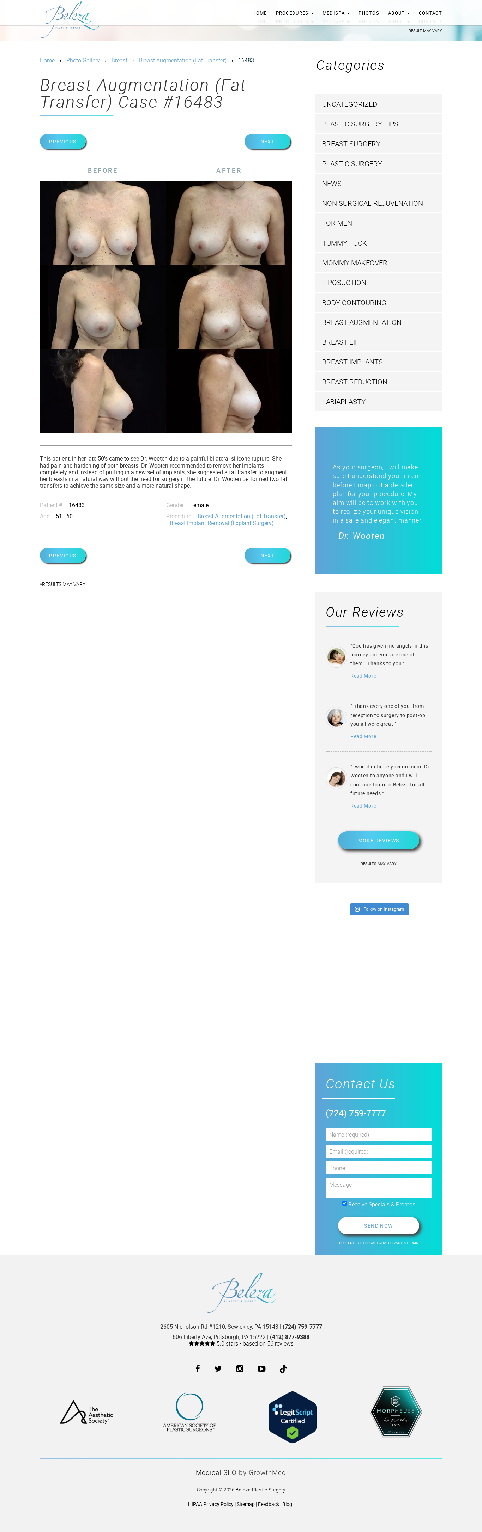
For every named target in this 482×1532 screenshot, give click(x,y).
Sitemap (246, 1504)
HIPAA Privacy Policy (211, 1504)
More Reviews (378, 840)
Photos (369, 13)
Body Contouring (354, 302)
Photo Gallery (83, 60)
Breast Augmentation (362, 322)
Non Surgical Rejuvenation (372, 203)
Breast (119, 60)
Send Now (378, 1225)
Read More (363, 675)
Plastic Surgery (352, 163)
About (397, 13)
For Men (337, 223)
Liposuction (344, 282)
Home (259, 13)
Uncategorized (349, 104)
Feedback (268, 1504)
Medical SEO (216, 1472)
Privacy (396, 1243)
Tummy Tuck (344, 243)
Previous (62, 141)
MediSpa (334, 13)
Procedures (293, 13)
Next (267, 141)
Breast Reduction (354, 382)
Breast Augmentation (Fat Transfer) (183, 60)
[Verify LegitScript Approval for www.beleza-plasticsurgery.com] (292, 1411)
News (332, 183)
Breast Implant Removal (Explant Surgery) (222, 523)
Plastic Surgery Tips (360, 124)
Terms (412, 1243)
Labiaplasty (344, 401)
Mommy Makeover (354, 262)
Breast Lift (342, 342)
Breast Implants (352, 361)
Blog (287, 1504)
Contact (430, 13)
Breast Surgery (351, 143)
